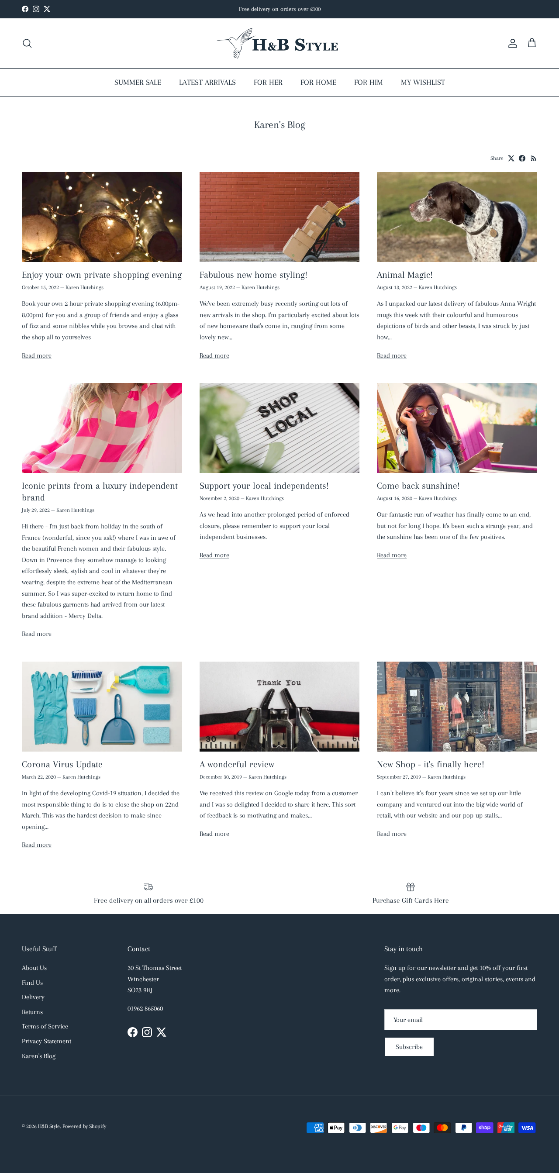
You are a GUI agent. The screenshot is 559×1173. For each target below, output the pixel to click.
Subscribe (409, 1047)
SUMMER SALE (137, 82)
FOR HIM (368, 82)
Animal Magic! (405, 274)
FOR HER (268, 82)
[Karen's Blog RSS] (534, 158)
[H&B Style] (279, 43)
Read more (37, 355)
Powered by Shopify (84, 1126)
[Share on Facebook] (522, 158)
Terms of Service (45, 1026)
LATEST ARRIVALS (207, 82)
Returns (32, 1012)
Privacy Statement (46, 1041)
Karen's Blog (38, 1056)
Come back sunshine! (418, 485)
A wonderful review (237, 764)
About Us (34, 968)
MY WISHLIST (423, 82)
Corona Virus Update (62, 764)
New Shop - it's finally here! (430, 764)
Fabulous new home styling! (253, 274)
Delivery (33, 997)
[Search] (27, 43)
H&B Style (49, 1126)
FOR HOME (318, 82)
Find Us (32, 983)
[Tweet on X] (511, 158)
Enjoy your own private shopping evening (102, 274)
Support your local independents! (264, 485)
